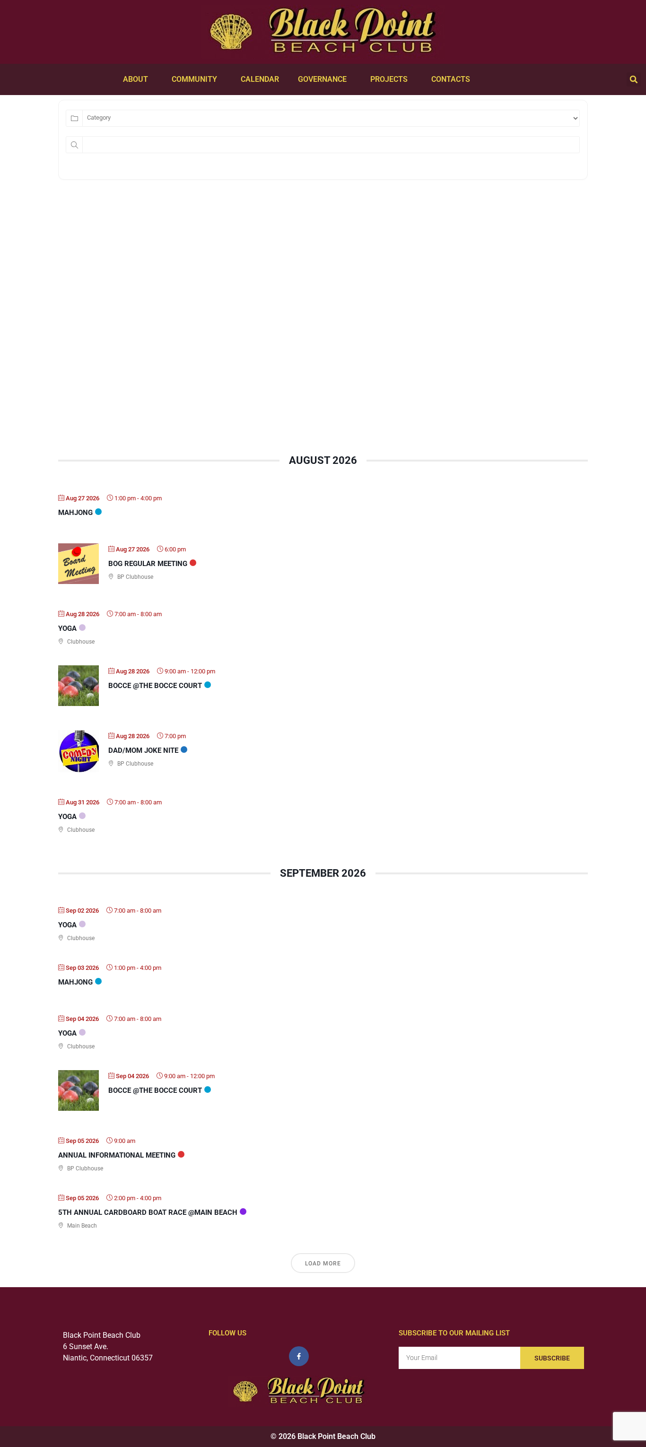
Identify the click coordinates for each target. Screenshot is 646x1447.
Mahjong (75, 512)
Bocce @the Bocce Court (155, 685)
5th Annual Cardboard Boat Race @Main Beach (147, 1212)
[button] (634, 79)
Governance (322, 79)
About (135, 79)
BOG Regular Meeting (147, 563)
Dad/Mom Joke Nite (143, 750)
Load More (323, 1263)
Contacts (450, 79)
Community (194, 79)
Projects (389, 79)
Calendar (260, 79)
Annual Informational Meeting (116, 1155)
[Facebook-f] (299, 1356)
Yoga (67, 628)
